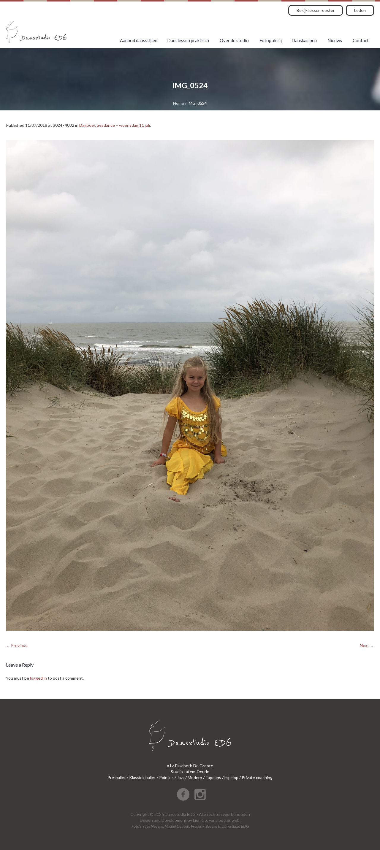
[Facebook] (183, 794)
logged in (38, 678)
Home (178, 103)
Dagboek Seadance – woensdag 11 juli (114, 125)
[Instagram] (200, 794)
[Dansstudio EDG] (36, 32)
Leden (360, 10)
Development (174, 820)
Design (146, 820)
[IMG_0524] (190, 385)
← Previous (16, 645)
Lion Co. (200, 820)
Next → (367, 645)
